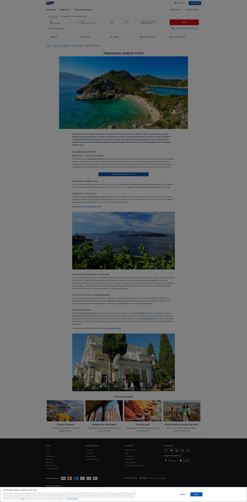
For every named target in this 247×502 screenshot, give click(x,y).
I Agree (196, 494)
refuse (22, 498)
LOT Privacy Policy (72, 498)
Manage (182, 494)
